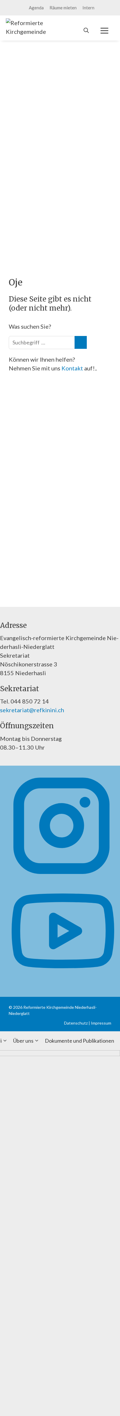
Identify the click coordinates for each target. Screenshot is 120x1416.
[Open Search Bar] (86, 30)
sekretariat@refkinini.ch (32, 709)
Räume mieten (63, 7)
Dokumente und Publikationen (79, 1040)
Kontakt (72, 368)
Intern (88, 7)
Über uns (23, 1040)
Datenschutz (76, 1022)
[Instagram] (61, 874)
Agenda (36, 7)
